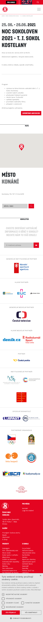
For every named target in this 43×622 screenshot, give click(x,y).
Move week (6, 553)
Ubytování (6, 537)
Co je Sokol (26, 548)
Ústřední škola (27, 564)
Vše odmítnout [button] (31, 612)
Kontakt (25, 508)
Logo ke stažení (28, 510)
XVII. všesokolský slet (10, 550)
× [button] (40, 575)
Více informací (36, 590)
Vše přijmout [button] (11, 612)
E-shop (4, 539)
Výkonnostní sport (28, 562)
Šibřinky (5, 566)
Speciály (25, 568)
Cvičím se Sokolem (9, 559)
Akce (3, 16)
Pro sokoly (11, 2)
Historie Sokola (27, 550)
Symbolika (26, 555)
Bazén (4, 535)
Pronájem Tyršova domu (11, 533)
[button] (21, 147)
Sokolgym (6, 548)
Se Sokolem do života (10, 573)
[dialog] (21, 597)
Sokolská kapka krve (9, 570)
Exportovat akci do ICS (31, 113)
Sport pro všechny (29, 559)
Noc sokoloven (7, 568)
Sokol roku (6, 564)
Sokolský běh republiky (10, 562)
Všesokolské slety (28, 553)
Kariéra (24, 557)
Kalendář (25, 566)
